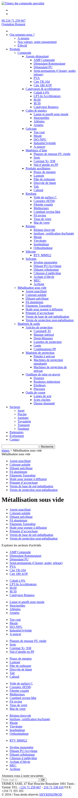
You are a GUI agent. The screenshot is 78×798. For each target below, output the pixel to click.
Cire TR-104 (42, 81)
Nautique (23, 428)
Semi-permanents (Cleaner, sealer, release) (36, 563)
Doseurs (39, 378)
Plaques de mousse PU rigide (52, 154)
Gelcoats (31, 128)
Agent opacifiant (36, 291)
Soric (37, 157)
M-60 (37, 99)
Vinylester (40, 240)
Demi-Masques (43, 338)
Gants (37, 345)
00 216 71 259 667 (14, 20)
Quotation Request (13, 24)
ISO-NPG (40, 139)
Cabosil (38, 190)
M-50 (37, 103)
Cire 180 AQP (43, 85)
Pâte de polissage (44, 179)
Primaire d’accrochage (40, 313)
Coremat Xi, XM (44, 161)
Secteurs (15, 407)
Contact (14, 439)
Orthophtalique (43, 248)
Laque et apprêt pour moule (51, 114)
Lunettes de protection (48, 342)
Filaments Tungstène (39, 305)
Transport (24, 425)
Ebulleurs (40, 385)
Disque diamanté (44, 403)
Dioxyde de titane (45, 183)
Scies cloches (42, 399)
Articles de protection (39, 327)
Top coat (39, 132)
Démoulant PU (43, 67)
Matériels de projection (40, 352)
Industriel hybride (45, 143)
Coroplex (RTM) (44, 201)
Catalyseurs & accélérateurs (43, 89)
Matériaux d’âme (36, 150)
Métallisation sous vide (32, 287)
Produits (15, 49)
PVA (37, 78)
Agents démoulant (37, 56)
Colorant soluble (36, 295)
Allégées (39, 121)
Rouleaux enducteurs (47, 381)
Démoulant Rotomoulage (49, 63)
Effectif (22, 45)
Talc (36, 186)
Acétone (39, 284)
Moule (38, 136)
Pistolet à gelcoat (44, 356)
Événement (17, 436)
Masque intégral (44, 334)
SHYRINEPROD (50, 794)
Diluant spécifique (37, 298)
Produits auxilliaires (38, 168)
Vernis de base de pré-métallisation (47, 316)
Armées (38, 125)
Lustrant (39, 175)
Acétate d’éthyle (44, 277)
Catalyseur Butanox (46, 107)
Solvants (31, 258)
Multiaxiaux (41, 208)
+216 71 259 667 (30, 787)
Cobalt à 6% (41, 92)
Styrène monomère (45, 262)
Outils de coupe (35, 392)
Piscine (22, 414)
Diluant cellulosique (46, 269)
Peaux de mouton (45, 172)
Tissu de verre (42, 219)
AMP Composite (44, 60)
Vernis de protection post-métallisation (50, 320)
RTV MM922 (42, 255)
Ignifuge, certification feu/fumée (54, 233)
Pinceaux (39, 389)
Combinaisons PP (45, 349)
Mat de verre (42, 222)
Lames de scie (42, 396)
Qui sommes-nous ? (22, 34)
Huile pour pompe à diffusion (44, 309)
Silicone (31, 251)
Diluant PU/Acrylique (47, 266)
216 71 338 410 (54, 787)
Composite (24, 52)
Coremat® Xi (42, 331)
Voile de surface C (45, 197)
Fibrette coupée (43, 204)
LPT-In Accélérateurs (47, 96)
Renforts (31, 193)
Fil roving (40, 215)
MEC (37, 280)
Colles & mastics (36, 110)
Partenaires (16, 432)
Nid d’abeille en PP (46, 164)
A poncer (39, 146)
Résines (30, 226)
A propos (23, 38)
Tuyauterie (24, 421)
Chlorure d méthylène (47, 273)
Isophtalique (41, 244)
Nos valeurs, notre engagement (37, 42)
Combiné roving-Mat (47, 211)
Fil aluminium (34, 302)
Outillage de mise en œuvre (43, 374)
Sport (21, 410)
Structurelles (41, 117)
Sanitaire (23, 417)
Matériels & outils (29, 324)
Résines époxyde (44, 230)
